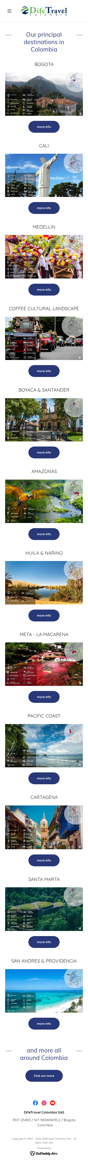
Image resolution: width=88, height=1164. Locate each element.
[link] (44, 11)
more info (44, 127)
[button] (11, 11)
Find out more (44, 1076)
